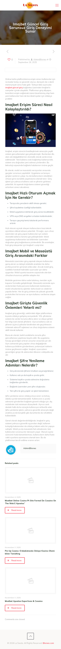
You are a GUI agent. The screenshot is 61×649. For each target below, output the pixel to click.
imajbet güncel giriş (14, 87)
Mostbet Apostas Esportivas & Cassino (23, 601)
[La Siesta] (30, 5)
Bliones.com (48, 643)
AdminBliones (39, 59)
